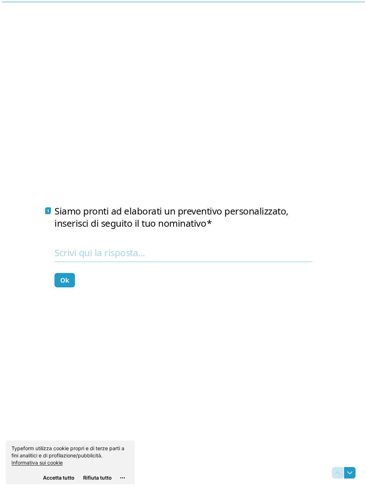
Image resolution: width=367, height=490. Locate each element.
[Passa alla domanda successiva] (350, 473)
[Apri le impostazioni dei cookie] (122, 477)
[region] (70, 462)
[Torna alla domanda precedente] (337, 473)
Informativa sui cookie (37, 463)
